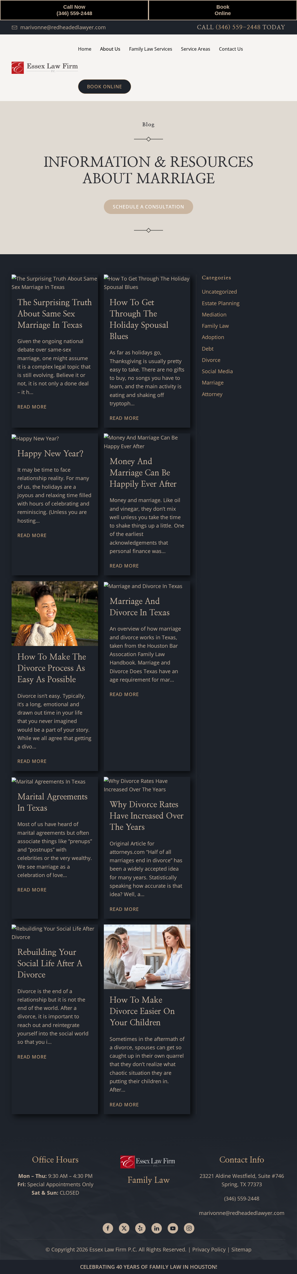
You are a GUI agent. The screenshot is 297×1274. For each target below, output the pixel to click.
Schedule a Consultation (148, 207)
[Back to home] (45, 67)
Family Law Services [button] (150, 49)
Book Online (223, 10)
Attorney (212, 394)
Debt (207, 348)
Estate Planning (221, 303)
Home (84, 49)
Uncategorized (219, 291)
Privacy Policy (209, 1249)
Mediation (214, 314)
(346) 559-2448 (238, 27)
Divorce (211, 359)
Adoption (213, 337)
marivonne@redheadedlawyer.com (63, 27)
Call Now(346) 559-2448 (74, 10)
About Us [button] (110, 49)
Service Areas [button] (195, 49)
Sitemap (241, 1249)
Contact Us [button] (231, 49)
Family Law (215, 325)
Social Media (217, 371)
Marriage (213, 382)
